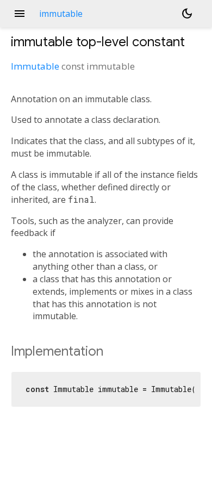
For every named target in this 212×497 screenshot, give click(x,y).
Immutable (35, 66)
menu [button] (19, 13)
